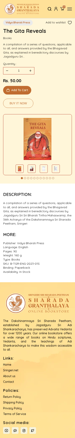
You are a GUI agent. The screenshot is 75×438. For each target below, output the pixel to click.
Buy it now (18, 103)
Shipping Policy (13, 402)
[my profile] (56, 9)
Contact (8, 382)
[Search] (50, 9)
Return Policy (12, 397)
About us (9, 376)
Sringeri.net (10, 370)
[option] (37, 139)
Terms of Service (14, 414)
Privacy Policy (12, 408)
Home (7, 364)
